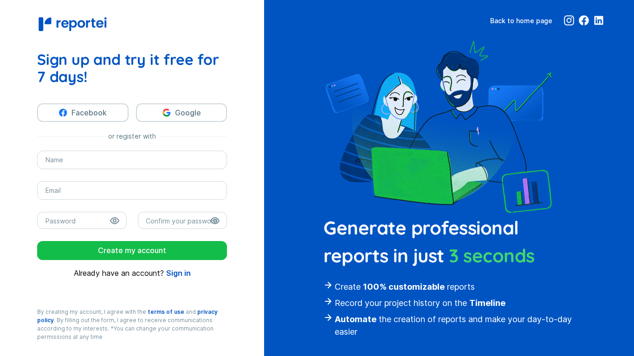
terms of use (166, 311)
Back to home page (521, 21)
